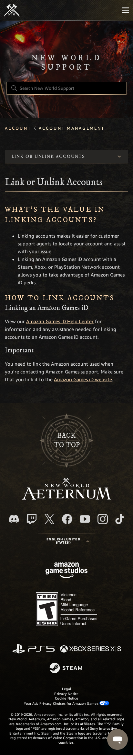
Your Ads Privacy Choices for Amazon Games (61, 703)
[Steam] (66, 668)
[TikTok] (119, 519)
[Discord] (14, 519)
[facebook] (67, 519)
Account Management (72, 128)
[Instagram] (102, 519)
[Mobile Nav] (125, 10)
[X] (49, 519)
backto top (67, 440)
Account (18, 128)
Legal (66, 689)
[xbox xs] (90, 649)
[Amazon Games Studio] (66, 571)
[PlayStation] (33, 649)
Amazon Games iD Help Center (60, 321)
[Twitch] (31, 519)
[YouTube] (85, 519)
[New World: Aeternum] (12, 10)
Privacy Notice (66, 693)
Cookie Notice (66, 698)
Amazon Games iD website (83, 379)
